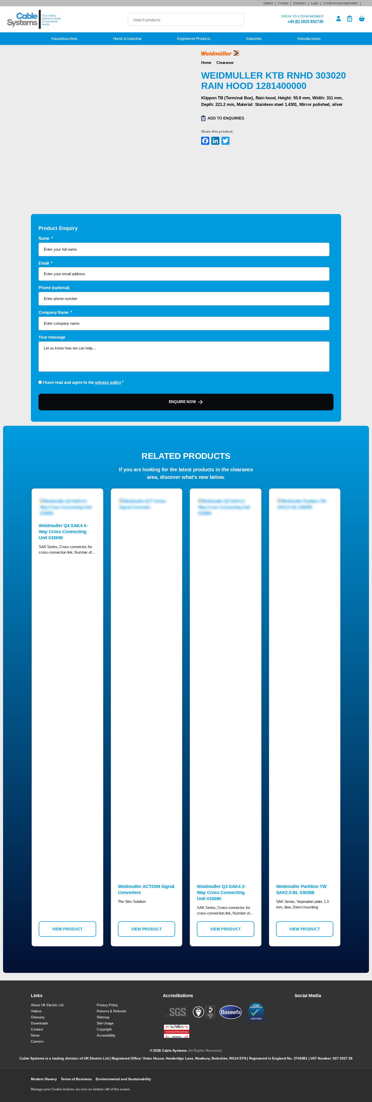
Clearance (225, 62)
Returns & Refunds (111, 1011)
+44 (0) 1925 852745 (305, 21)
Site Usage (105, 1023)
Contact (283, 3)
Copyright (104, 1029)
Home (206, 62)
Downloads (39, 1023)
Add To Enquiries (226, 118)
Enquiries (299, 3)
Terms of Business (76, 1079)
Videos (36, 1011)
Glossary (38, 1017)
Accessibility (106, 1035)
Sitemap (103, 1017)
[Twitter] (225, 141)
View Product (67, 929)
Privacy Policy (107, 1005)
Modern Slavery (44, 1079)
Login (315, 3)
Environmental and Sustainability (123, 1079)
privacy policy (108, 382)
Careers (37, 1041)
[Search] (236, 19)
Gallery (268, 3)
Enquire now (182, 402)
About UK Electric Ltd (47, 1005)
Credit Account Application (340, 3)
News (35, 1035)
